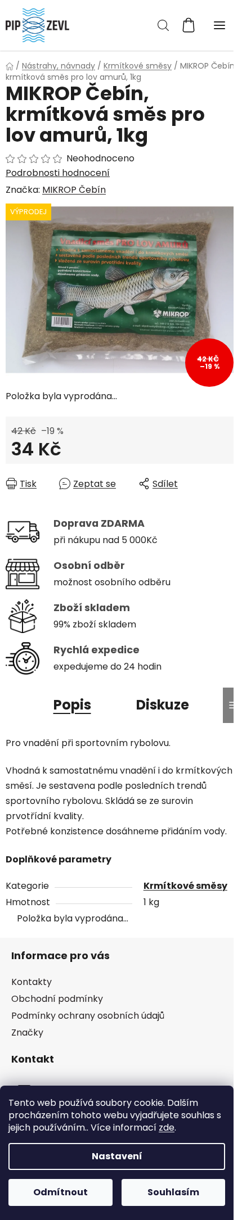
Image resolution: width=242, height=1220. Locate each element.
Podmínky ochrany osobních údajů (87, 1015)
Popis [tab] (72, 704)
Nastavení (117, 1156)
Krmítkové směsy (185, 885)
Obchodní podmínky (57, 998)
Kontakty (31, 981)
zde (166, 1127)
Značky (27, 1032)
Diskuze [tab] (162, 704)
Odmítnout (60, 1192)
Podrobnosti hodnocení (58, 173)
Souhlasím (173, 1192)
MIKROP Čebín (74, 189)
